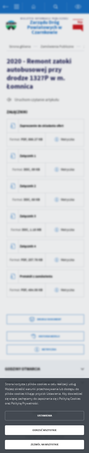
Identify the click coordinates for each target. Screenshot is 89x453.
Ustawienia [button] (44, 415)
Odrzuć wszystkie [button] (44, 430)
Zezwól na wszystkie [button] (45, 444)
